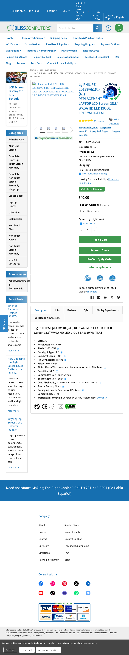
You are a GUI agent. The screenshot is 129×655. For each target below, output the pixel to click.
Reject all (27, 650)
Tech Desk (36, 63)
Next (72, 130)
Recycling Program (84, 44)
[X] (112, 297)
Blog (8, 63)
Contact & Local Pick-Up (60, 63)
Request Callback (42, 56)
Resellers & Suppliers (57, 44)
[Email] (98, 297)
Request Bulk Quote (16, 56)
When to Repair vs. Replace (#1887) (13, 311)
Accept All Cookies (48, 650)
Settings (10, 650)
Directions (44, 552)
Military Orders (69, 50)
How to (10, 38)
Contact (43, 538)
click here (92, 291)
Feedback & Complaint (97, 56)
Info (57, 310)
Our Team (44, 545)
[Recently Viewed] (109, 27)
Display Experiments (107, 310)
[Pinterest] (118, 297)
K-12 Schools (13, 44)
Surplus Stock (71, 525)
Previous (35, 130)
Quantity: (91, 221)
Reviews (21, 63)
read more (13, 350)
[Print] (105, 297)
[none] (53, 103)
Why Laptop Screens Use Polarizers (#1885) (15, 424)
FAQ (117, 56)
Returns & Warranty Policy (41, 50)
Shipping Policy (58, 38)
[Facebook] (92, 297)
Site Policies (12, 50)
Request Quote (91, 50)
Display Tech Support (33, 38)
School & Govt (32, 44)
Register (120, 17)
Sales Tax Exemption (68, 56)
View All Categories (14, 261)
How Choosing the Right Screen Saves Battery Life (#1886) (16, 366)
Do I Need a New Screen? (47, 317)
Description (40, 310)
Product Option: (94, 205)
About (42, 525)
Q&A (86, 310)
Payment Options (110, 44)
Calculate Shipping (91, 189)
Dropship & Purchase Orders (88, 38)
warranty (102, 397)
